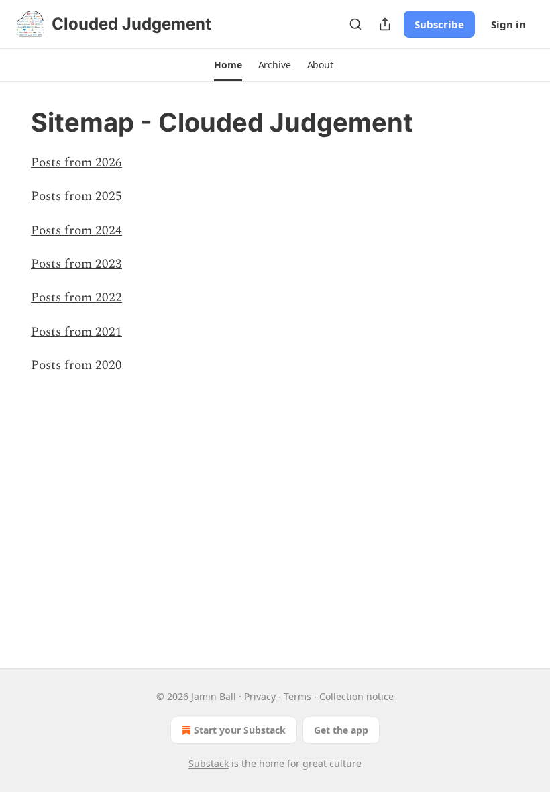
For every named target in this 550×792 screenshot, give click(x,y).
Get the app (341, 730)
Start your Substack (240, 730)
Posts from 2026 (76, 162)
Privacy (260, 696)
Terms (297, 696)
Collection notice (356, 696)
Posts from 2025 (76, 196)
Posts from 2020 (76, 365)
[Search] (355, 24)
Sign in (508, 24)
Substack (208, 763)
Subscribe (439, 24)
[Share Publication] (385, 24)
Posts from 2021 (76, 332)
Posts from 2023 (76, 264)
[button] (228, 65)
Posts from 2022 (76, 297)
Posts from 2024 (76, 230)
